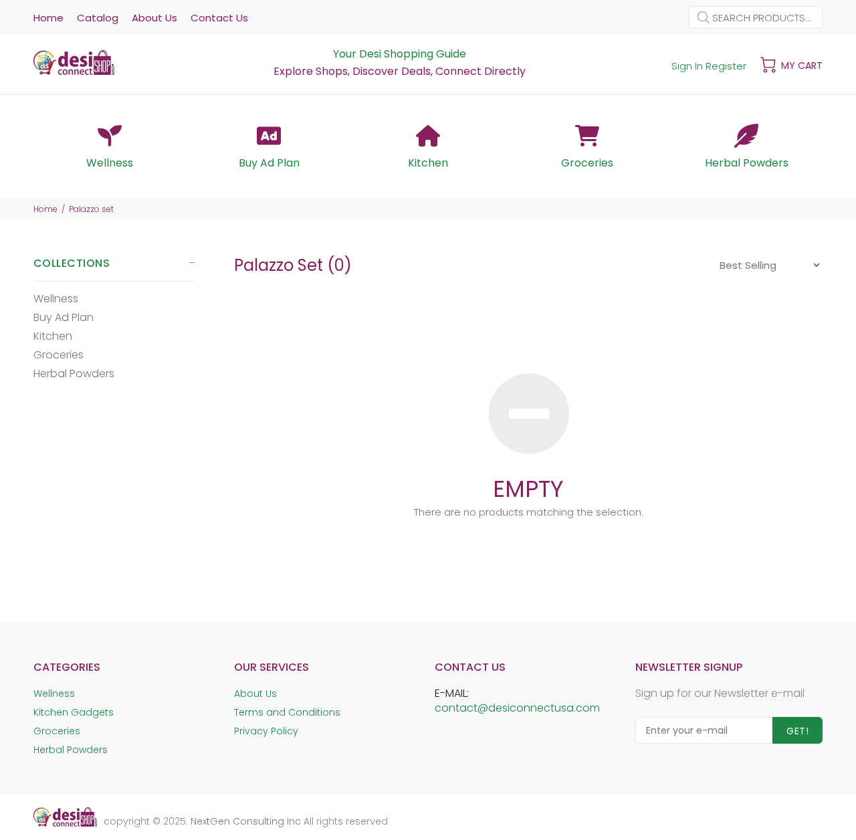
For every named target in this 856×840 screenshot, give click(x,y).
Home (45, 209)
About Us (255, 693)
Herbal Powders (73, 373)
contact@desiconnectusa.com (517, 708)
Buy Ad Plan (63, 317)
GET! (797, 731)
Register (726, 66)
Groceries (58, 354)
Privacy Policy (266, 731)
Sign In (687, 66)
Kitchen (52, 336)
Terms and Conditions (287, 712)
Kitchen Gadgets (73, 712)
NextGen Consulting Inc (244, 821)
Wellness (55, 298)
